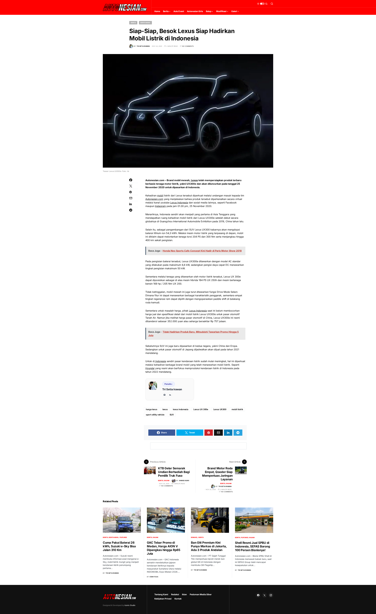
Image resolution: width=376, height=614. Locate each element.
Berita (133, 23)
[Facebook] (258, 595)
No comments (188, 46)
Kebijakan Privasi (163, 598)
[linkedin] (170, 395)
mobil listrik (237, 409)
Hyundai (150, 368)
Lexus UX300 (219, 409)
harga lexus (151, 409)
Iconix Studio (130, 605)
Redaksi (175, 594)
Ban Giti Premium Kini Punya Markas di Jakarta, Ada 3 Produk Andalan (209, 546)
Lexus (194, 180)
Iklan (184, 594)
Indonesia (160, 361)
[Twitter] (264, 595)
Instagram (160, 206)
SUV (172, 414)
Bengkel (194, 537)
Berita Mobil (145, 23)
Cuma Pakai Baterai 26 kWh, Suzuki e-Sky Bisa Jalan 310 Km (119, 546)
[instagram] (164, 395)
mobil (160, 195)
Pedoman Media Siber (201, 594)
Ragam (166, 480)
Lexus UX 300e (200, 409)
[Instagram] (270, 595)
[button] (262, 3)
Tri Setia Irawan (172, 389)
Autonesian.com (154, 199)
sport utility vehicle (155, 414)
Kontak (178, 598)
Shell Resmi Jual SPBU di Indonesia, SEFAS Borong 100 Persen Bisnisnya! (252, 546)
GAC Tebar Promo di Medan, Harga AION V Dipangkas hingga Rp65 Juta (163, 548)
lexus (165, 409)
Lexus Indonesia (179, 202)
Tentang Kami (161, 594)
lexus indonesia (180, 409)
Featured (123, 537)
